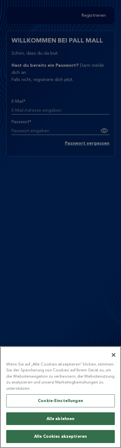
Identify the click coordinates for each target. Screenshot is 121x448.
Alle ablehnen (61, 418)
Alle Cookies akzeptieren (60, 436)
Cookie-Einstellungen (60, 400)
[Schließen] (113, 355)
